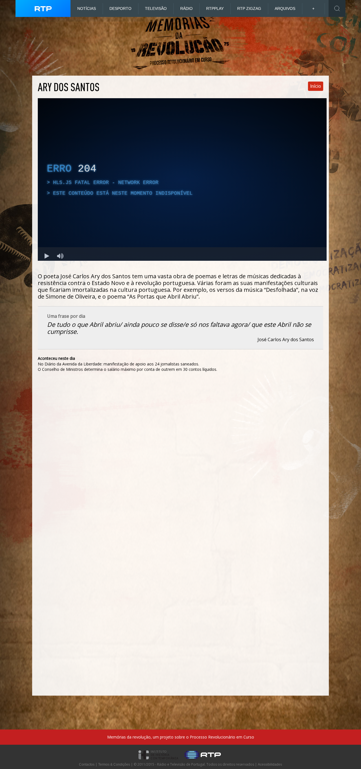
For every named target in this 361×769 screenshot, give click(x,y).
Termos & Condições (114, 764)
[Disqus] (180, 458)
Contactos (86, 764)
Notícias (86, 8)
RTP (215, 8)
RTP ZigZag (249, 8)
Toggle (337, 8)
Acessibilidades (270, 764)
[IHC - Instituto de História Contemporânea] (158, 761)
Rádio (186, 8)
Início (315, 86)
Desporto (120, 8)
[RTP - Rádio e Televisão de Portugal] (202, 761)
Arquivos (285, 8)
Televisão (156, 8)
